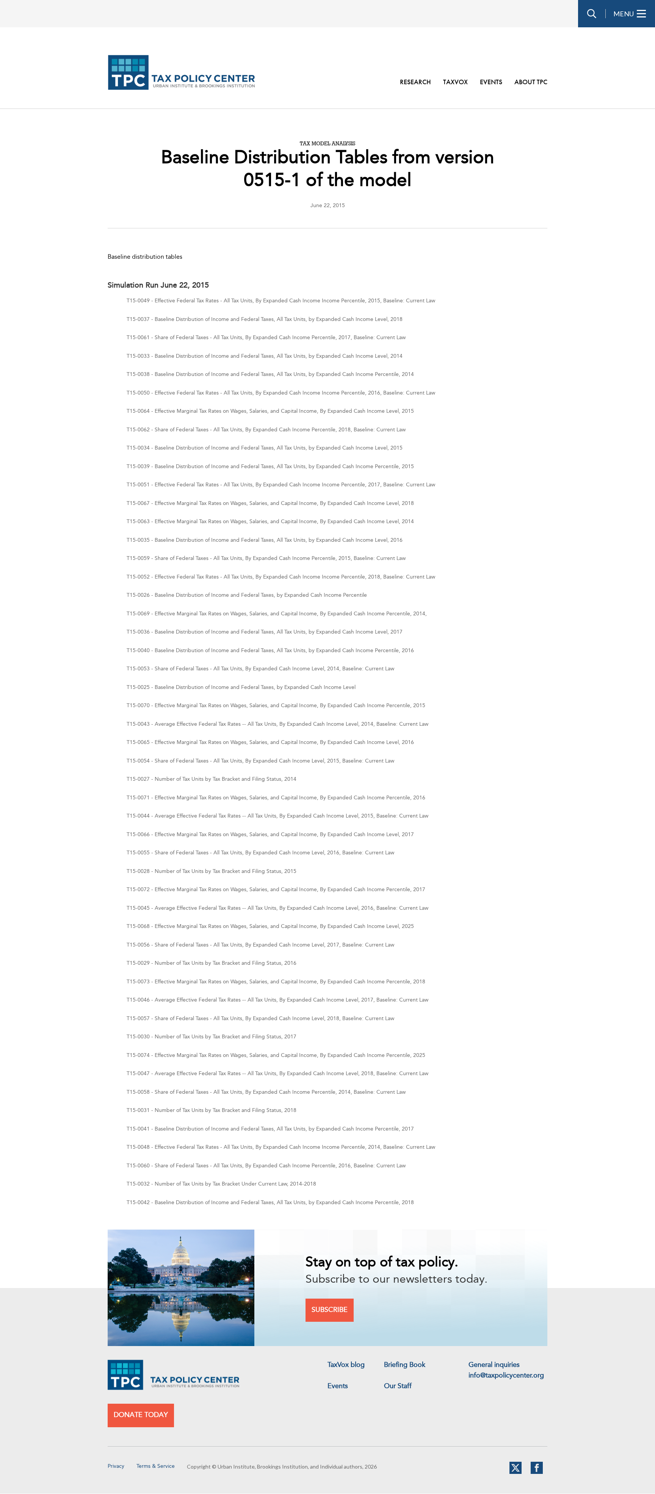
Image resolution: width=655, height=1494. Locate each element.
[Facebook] (537, 1472)
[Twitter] (515, 1472)
